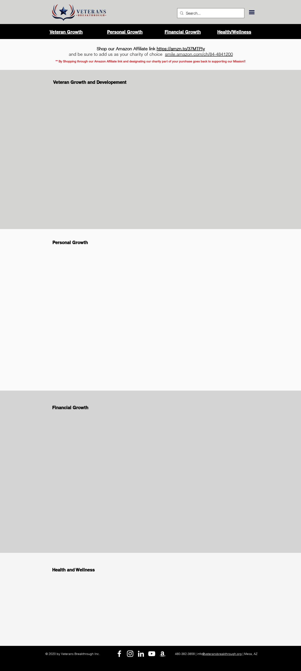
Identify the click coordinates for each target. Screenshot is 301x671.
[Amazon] (162, 653)
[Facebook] (119, 653)
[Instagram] (130, 653)
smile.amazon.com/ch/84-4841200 (199, 54)
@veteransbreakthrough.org (222, 654)
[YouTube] (151, 653)
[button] (252, 12)
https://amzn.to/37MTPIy (181, 48)
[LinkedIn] (141, 653)
